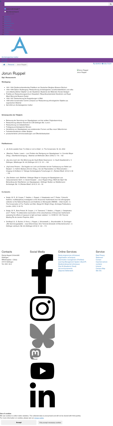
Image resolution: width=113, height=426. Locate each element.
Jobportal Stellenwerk (65, 270)
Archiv (6, 34)
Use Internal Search (12, 12)
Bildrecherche (9, 23)
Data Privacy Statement (100, 256)
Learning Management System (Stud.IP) (72, 262)
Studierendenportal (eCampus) (69, 264)
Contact (98, 259)
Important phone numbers (101, 263)
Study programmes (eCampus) (69, 255)
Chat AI (60, 266)
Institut (6, 32)
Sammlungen (9, 30)
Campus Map (100, 268)
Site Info (99, 270)
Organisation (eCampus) (66, 257)
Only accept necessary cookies (50, 422)
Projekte (7, 28)
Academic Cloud (70, 266)
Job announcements (65, 268)
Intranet (98, 266)
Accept (19, 422)
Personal (7, 19)
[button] (4, 59)
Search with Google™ (13, 9)
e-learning (7, 25)
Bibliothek (7, 21)
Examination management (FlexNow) (71, 259)
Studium (7, 17)
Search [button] (98, 63)
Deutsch (107, 63)
